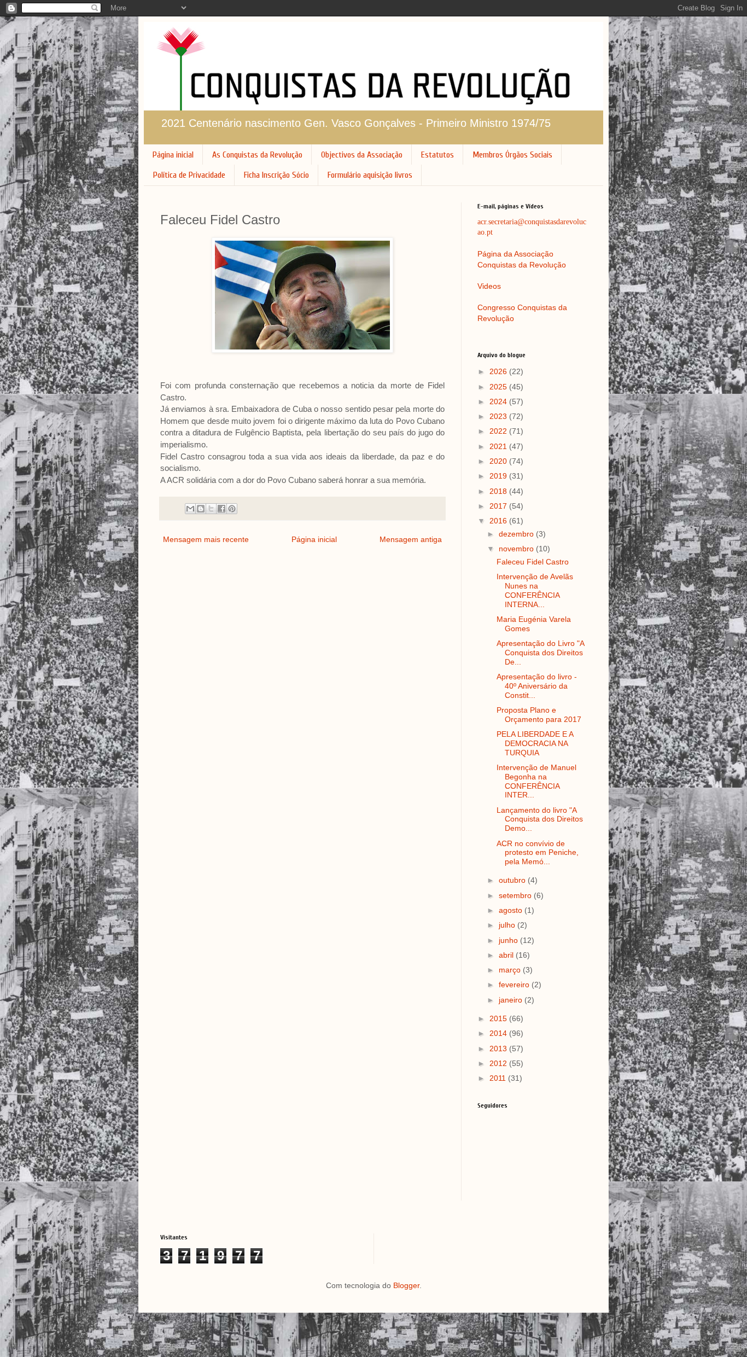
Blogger (406, 1285)
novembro (517, 548)
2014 (499, 1033)
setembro (516, 895)
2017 (499, 506)
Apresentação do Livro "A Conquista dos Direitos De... (540, 652)
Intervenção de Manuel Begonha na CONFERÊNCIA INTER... (536, 781)
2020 (499, 461)
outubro (513, 880)
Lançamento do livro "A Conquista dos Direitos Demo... (540, 819)
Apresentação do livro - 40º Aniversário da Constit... (537, 686)
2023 (499, 416)
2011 (498, 1078)
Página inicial (173, 155)
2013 (499, 1048)
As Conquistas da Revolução (257, 155)
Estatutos (437, 155)
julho (508, 925)
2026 (499, 371)
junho (509, 940)
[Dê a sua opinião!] (200, 508)
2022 (499, 431)
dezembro (517, 533)
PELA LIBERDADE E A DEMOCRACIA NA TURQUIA (535, 743)
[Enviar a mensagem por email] (190, 508)
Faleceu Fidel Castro (533, 561)
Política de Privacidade (189, 175)
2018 (499, 491)
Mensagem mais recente (206, 539)
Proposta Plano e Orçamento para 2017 (539, 715)
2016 (499, 520)
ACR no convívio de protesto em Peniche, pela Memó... (538, 852)
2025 (499, 386)
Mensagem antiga (411, 539)
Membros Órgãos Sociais (512, 155)
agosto (511, 910)
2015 (499, 1018)
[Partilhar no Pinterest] (231, 508)
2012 (499, 1063)
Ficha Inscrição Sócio (276, 175)
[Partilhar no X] (211, 508)
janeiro (511, 999)
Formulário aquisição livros (370, 175)
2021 (499, 446)
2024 (499, 401)
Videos (489, 286)
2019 (499, 475)
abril (507, 955)
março (511, 969)
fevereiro (515, 984)
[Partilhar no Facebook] (221, 508)
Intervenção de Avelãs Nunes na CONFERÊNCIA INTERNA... (535, 590)
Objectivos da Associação (361, 155)
